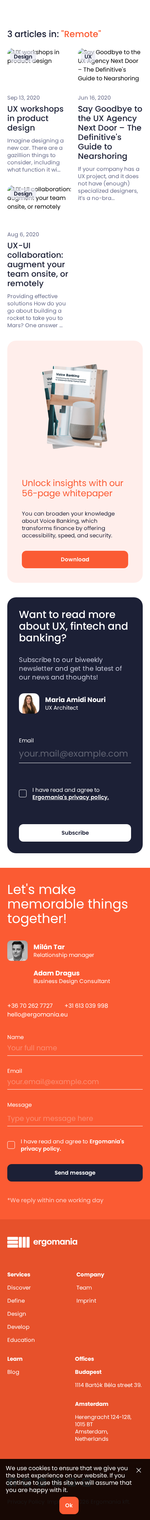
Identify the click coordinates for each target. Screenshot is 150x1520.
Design (16, 1314)
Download (75, 559)
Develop (18, 1327)
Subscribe (75, 833)
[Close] (138, 1470)
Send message (75, 1172)
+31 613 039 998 (86, 1006)
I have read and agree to (70, 793)
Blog (13, 1372)
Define (16, 1300)
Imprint (86, 1300)
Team (84, 1287)
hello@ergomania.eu (37, 1014)
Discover (19, 1287)
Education (21, 1340)
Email (26, 740)
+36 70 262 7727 (30, 1006)
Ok (69, 1505)
